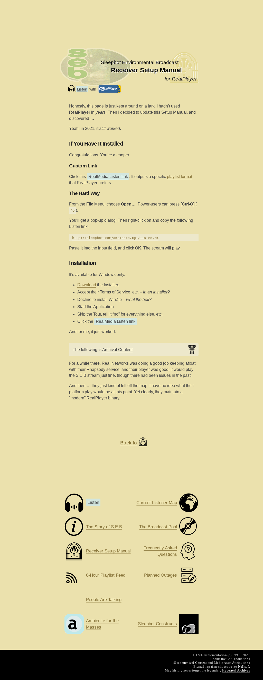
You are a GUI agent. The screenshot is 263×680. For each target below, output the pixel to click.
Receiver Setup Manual (146, 70)
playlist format (179, 176)
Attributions (241, 663)
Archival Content (117, 349)
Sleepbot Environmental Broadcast (140, 62)
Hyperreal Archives (236, 670)
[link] (140, 62)
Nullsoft (244, 666)
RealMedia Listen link (108, 176)
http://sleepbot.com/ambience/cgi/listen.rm (115, 238)
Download (86, 285)
